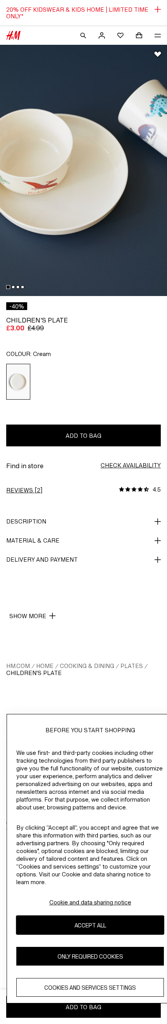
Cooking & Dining (87, 666)
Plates (131, 666)
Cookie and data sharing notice (90, 902)
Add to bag (83, 435)
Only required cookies (90, 956)
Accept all (90, 925)
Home (45, 666)
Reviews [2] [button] (24, 490)
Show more (27, 616)
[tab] (8, 287)
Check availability (131, 465)
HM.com (18, 666)
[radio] (18, 381)
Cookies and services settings (90, 987)
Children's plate (34, 673)
